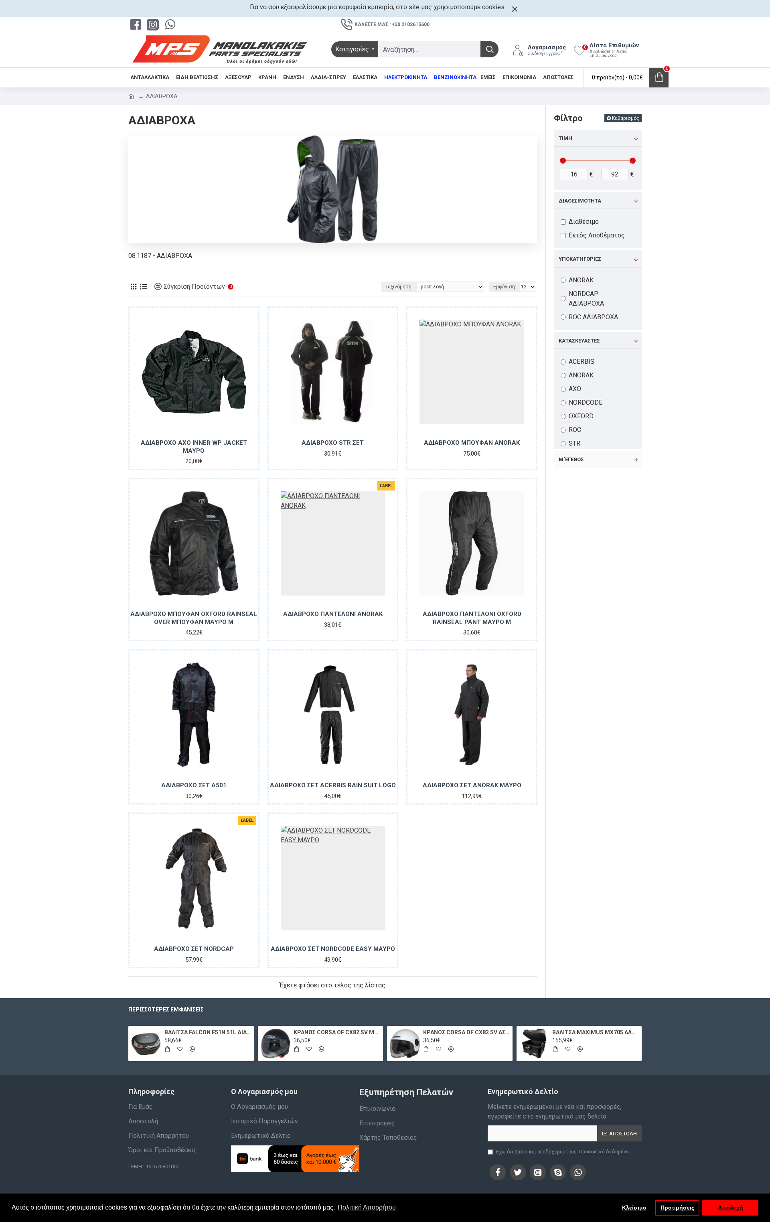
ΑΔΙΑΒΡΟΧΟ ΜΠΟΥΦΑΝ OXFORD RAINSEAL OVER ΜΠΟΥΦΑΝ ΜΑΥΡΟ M (193, 618)
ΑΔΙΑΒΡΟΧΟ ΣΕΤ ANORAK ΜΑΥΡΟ (472, 785)
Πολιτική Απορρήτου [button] (367, 1207)
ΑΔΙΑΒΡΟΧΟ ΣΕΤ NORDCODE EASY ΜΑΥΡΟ (333, 948)
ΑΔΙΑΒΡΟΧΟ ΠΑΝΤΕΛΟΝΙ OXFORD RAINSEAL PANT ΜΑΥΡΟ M (472, 618)
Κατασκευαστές (579, 341)
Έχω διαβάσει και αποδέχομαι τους (562, 1152)
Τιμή (565, 138)
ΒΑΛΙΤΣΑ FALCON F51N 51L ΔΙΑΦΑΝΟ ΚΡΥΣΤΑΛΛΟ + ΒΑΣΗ (207, 1032)
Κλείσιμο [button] (634, 1207)
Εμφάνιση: (504, 287)
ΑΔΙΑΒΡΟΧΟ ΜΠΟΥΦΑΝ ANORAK (472, 442)
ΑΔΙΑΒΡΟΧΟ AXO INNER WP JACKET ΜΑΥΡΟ (194, 446)
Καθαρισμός (625, 118)
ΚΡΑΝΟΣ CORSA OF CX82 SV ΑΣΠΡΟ (466, 1032)
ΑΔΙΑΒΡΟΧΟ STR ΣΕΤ (333, 442)
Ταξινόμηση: (399, 287)
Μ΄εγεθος (571, 459)
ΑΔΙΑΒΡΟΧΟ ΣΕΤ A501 (194, 785)
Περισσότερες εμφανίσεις (166, 1009)
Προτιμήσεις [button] (677, 1207)
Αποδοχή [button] (730, 1207)
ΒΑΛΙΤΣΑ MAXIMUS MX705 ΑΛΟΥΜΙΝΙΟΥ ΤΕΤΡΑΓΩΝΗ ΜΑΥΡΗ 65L (595, 1032)
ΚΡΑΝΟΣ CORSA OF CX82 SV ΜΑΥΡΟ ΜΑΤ (337, 1032)
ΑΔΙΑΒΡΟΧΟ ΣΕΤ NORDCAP (194, 948)
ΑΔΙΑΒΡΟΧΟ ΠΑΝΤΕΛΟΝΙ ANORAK (333, 614)
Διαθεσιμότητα (580, 201)
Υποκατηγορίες (580, 259)
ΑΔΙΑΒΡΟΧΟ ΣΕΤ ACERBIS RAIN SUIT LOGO (333, 785)
